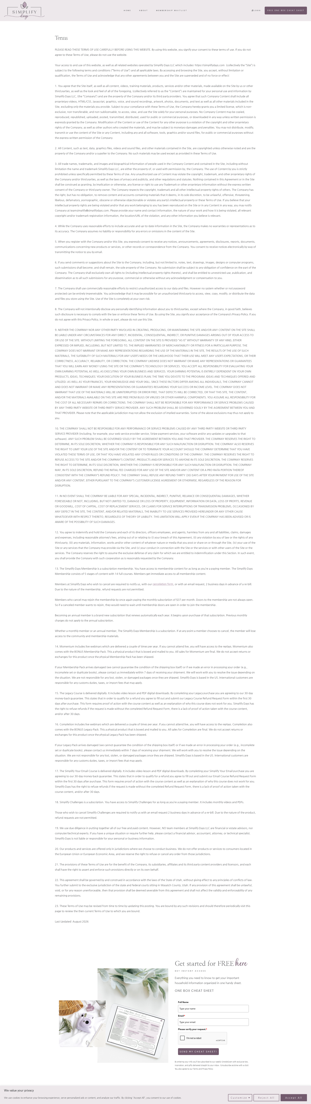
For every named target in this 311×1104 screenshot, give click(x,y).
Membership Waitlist (171, 10)
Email (181, 1015)
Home (127, 10)
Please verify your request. (192, 1029)
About (143, 10)
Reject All (266, 1097)
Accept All (293, 1097)
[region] (155, 1095)
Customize (239, 1097)
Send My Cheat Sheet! (198, 1051)
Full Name (183, 1002)
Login (257, 10)
